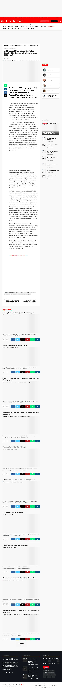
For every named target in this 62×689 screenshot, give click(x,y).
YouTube (55, 21)
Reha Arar (50, 85)
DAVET (55, 660)
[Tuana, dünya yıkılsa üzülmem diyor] (21, 356)
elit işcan (18, 292)
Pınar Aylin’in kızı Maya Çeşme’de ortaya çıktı (18, 313)
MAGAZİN (46, 658)
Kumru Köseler (51, 90)
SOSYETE (49, 676)
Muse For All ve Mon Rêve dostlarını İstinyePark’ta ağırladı (33, 669)
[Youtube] (9, 672)
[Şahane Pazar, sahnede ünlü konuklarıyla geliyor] (21, 490)
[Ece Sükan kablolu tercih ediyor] (44, 164)
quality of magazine (47, 674)
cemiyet (45, 670)
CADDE (55, 663)
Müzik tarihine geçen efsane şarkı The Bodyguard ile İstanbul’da (21, 611)
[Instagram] (12, 672)
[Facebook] (56, 18)
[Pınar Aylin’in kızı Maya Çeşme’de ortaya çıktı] (21, 323)
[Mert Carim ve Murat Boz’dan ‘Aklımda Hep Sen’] (21, 588)
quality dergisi (51, 672)
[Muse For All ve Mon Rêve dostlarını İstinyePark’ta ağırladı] (25, 668)
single (45, 676)
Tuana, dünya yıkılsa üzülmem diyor (15, 345)
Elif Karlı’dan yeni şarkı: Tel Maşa (14, 447)
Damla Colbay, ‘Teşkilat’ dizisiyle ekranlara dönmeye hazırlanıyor (21, 413)
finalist (22, 292)
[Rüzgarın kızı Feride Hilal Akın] (21, 523)
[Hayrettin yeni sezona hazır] (44, 171)
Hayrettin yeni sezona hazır (53, 170)
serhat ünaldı (14, 294)
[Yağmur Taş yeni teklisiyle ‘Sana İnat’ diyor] (44, 145)
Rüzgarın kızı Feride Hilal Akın (13, 512)
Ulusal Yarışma (27, 294)
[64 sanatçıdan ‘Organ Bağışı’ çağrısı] (25, 676)
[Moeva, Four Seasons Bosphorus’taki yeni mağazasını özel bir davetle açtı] (25, 660)
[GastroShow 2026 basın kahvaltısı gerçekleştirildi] (50, 129)
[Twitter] (58, 18)
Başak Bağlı (50, 80)
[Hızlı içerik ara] (60, 21)
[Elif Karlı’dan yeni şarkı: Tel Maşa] (21, 458)
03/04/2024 (6, 58)
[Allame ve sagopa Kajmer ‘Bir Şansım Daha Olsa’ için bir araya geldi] (21, 390)
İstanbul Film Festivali (30, 292)
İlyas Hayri (50, 75)
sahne (54, 674)
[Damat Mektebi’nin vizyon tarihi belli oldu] (44, 158)
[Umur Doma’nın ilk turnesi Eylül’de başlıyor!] (44, 151)
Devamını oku (9, 669)
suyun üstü (20, 294)
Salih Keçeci (50, 70)
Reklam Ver (45, 21)
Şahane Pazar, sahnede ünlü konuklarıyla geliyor (19, 480)
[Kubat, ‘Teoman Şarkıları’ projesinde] (21, 556)
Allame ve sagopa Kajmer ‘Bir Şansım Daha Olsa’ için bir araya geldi (21, 379)
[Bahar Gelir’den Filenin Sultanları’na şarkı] (44, 176)
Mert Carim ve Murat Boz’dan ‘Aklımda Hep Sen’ (19, 578)
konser (53, 670)
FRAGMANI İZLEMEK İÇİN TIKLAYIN (18, 255)
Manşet (13, 48)
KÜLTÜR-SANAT (7, 48)
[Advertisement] (31, 8)
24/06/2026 (31, 664)
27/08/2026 (50, 141)
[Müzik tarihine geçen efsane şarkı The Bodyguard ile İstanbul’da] (21, 623)
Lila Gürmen (7, 294)
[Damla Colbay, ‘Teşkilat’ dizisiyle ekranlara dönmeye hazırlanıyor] (21, 425)
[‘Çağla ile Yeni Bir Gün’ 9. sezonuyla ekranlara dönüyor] (44, 138)
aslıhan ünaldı (12, 292)
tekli (53, 676)
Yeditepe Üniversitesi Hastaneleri (52, 96)
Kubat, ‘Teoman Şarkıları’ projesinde (15, 545)
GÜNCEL (45, 123)
